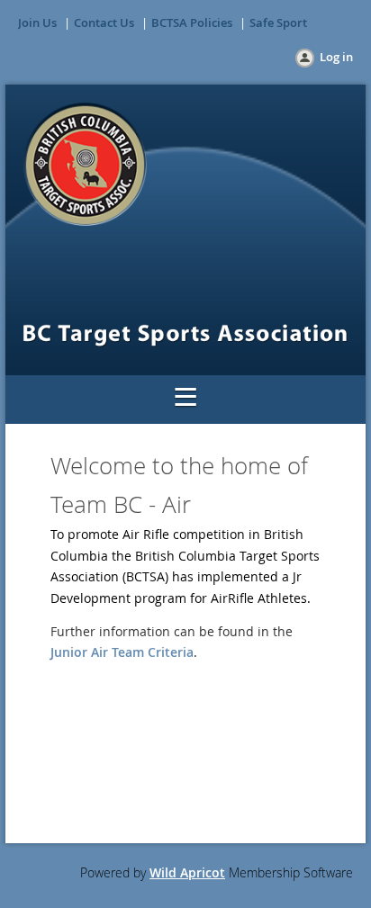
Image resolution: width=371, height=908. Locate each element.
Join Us (37, 22)
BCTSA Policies (191, 22)
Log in (336, 57)
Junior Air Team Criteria (122, 652)
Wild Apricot (187, 872)
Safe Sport (278, 22)
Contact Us (104, 22)
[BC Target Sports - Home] (85, 220)
